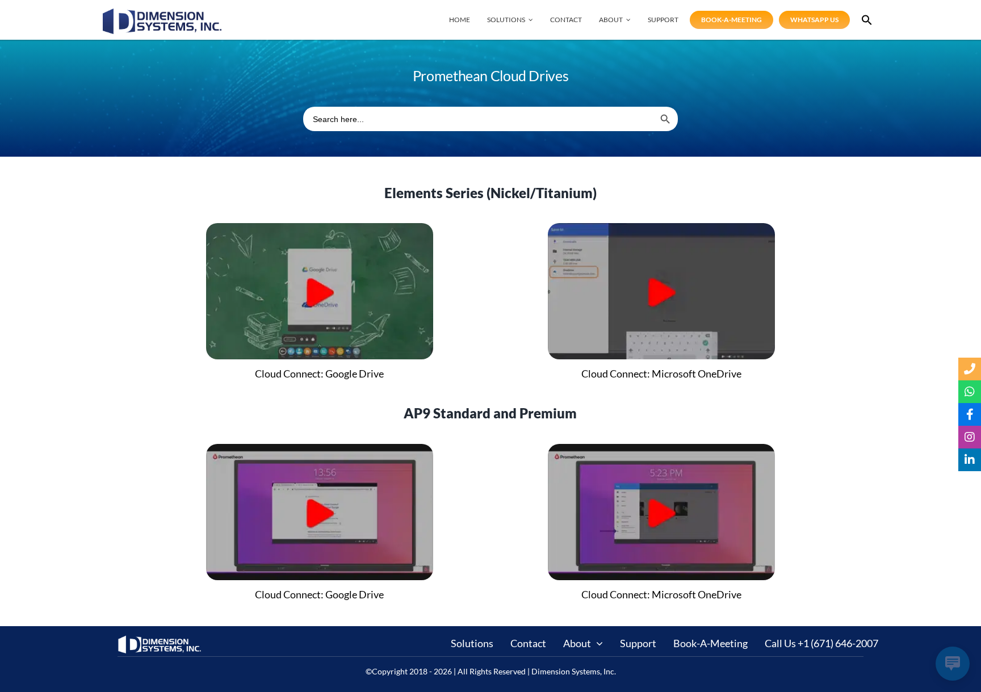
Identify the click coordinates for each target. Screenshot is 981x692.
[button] (867, 20)
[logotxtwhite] (160, 640)
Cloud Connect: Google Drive (319, 373)
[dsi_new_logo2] (162, 13)
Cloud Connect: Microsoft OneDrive (661, 373)
